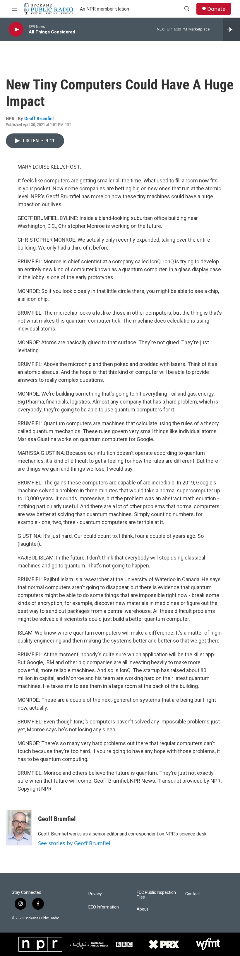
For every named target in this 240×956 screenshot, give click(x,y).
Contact (192, 894)
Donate (216, 9)
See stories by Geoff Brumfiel (74, 843)
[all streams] (231, 29)
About (142, 909)
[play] (16, 29)
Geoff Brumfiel (39, 118)
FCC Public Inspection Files (156, 894)
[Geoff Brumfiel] (19, 827)
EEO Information (103, 907)
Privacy (95, 894)
